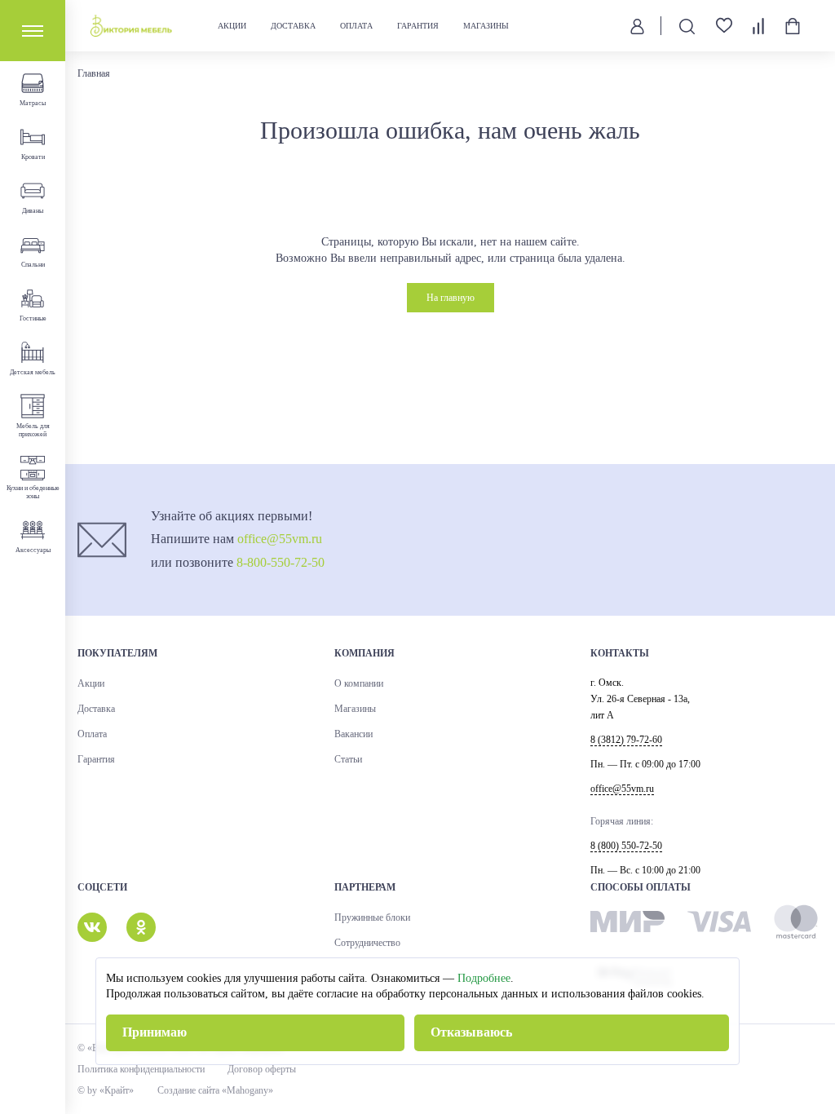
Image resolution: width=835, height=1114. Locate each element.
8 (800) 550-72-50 (626, 845)
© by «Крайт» (105, 1090)
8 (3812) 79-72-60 (626, 739)
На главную (450, 297)
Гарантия (418, 25)
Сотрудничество (367, 942)
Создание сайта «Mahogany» (215, 1090)
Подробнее (483, 978)
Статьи (348, 759)
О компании (358, 683)
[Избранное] (724, 25)
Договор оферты (262, 1069)
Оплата (356, 25)
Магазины (486, 25)
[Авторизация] (637, 25)
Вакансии (353, 734)
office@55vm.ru (279, 539)
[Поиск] (687, 25)
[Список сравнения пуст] (758, 26)
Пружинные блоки (372, 917)
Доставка (293, 25)
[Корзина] (793, 26)
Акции (232, 25)
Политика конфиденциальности (141, 1069)
